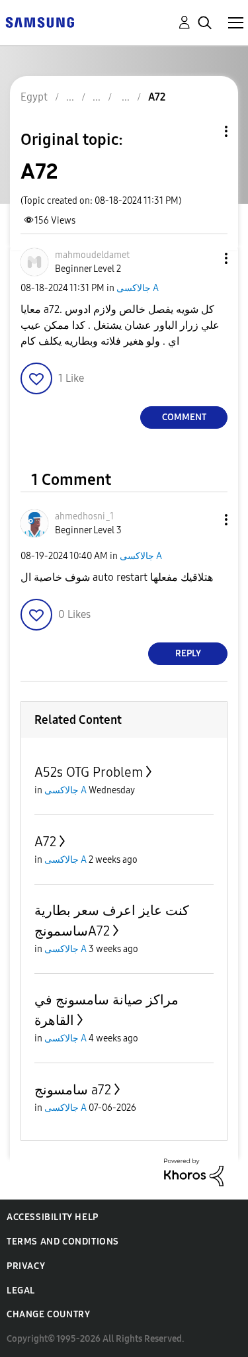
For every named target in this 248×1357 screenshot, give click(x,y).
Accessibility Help (53, 1217)
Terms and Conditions (63, 1241)
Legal (21, 1290)
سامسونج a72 (72, 1090)
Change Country (48, 1314)
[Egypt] (39, 21)
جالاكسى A (137, 288)
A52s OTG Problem (88, 772)
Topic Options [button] (203, 131)
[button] (204, 258)
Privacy (26, 1266)
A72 (45, 842)
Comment (184, 417)
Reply (188, 653)
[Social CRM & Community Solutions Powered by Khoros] (194, 1171)
